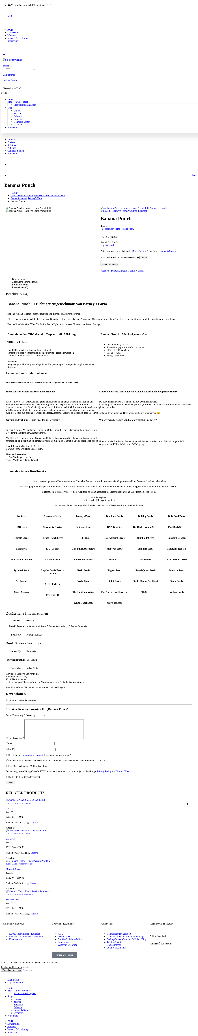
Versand (110, 245)
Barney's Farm (139, 251)
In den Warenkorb (110, 264)
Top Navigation (15, 982)
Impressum (12, 41)
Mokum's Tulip (12, 899)
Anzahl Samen (108, 257)
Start (9, 16)
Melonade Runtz (13, 869)
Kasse (25, 970)
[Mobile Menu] (4, 54)
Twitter (114, 270)
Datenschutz (13, 32)
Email (141, 270)
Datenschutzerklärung (32, 755)
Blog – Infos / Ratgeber (18, 102)
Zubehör (18, 119)
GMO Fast (10, 839)
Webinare (18, 124)
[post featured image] (25, 800)
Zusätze (17, 113)
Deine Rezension (15, 738)
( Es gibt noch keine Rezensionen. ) (118, 228)
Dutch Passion (12, 803)
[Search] (33, 69)
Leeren (144, 258)
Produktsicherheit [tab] (20, 284)
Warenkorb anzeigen (11, 970)
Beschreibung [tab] (19, 279)
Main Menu (13, 979)
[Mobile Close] (3, 974)
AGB (10, 29)
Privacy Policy (104, 771)
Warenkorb (12, 127)
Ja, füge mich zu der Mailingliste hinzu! (28, 766)
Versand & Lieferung (17, 38)
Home (10, 99)
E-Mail (10, 749)
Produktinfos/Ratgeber (25, 104)
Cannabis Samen (22, 121)
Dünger (17, 110)
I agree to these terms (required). (24, 777)
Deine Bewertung (15, 715)
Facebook (105, 270)
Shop (10, 107)
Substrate (18, 116)
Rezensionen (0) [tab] (20, 287)
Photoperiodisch (26, 803)
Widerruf (11, 35)
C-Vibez (9, 808)
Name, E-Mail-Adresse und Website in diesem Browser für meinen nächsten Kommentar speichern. (58, 760)
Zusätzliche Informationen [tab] (25, 281)
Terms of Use (122, 771)
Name (10, 743)
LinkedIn (122, 270)
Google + (132, 270)
